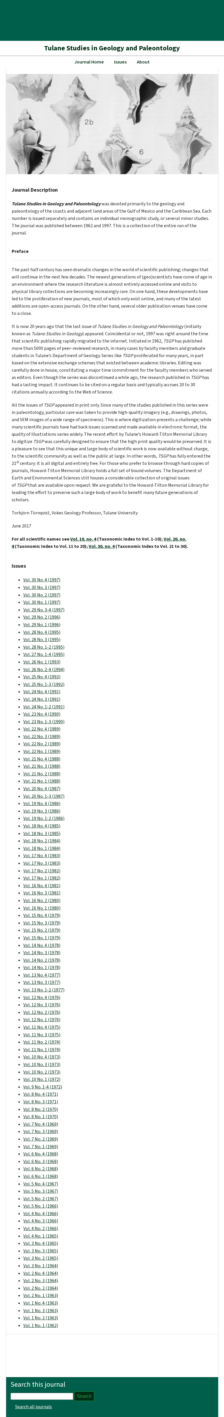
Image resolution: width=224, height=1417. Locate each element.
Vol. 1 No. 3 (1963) (40, 1310)
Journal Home (89, 62)
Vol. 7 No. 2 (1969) (40, 1139)
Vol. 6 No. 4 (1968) (40, 1154)
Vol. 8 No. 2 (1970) (40, 1109)
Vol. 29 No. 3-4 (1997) (43, 610)
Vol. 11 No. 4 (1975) (41, 1027)
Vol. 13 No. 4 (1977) (41, 975)
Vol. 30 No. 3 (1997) (41, 587)
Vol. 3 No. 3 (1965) (40, 1251)
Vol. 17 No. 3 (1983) (41, 863)
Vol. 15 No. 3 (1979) (41, 923)
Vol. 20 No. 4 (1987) (41, 789)
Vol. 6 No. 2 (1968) (40, 1169)
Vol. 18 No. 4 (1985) (41, 826)
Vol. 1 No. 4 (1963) (40, 1303)
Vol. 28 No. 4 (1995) (41, 632)
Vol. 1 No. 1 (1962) (40, 1325)
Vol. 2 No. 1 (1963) (40, 1295)
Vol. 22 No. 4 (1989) (41, 729)
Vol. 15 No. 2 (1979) (41, 930)
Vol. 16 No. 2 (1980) (41, 900)
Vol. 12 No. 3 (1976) (41, 1005)
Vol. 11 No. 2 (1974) (41, 1042)
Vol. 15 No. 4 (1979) (41, 915)
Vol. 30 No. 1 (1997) (41, 602)
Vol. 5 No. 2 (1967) (40, 1199)
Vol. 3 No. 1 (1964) (40, 1266)
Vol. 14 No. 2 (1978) (41, 960)
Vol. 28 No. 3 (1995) (41, 639)
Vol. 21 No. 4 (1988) (41, 759)
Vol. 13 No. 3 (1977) (41, 982)
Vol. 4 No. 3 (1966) (40, 1221)
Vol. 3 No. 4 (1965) (40, 1243)
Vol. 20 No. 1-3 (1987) (43, 796)
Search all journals (33, 1407)
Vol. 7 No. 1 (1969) (40, 1147)
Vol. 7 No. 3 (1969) (40, 1131)
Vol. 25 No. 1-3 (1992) (43, 684)
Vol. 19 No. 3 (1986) (41, 811)
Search (84, 1396)
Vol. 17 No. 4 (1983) (41, 856)
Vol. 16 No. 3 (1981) (41, 893)
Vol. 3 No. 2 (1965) (40, 1258)
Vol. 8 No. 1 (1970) (40, 1117)
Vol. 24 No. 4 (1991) (41, 692)
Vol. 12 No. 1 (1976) (41, 1020)
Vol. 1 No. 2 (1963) (40, 1318)
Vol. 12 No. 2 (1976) (41, 1012)
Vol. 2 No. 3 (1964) (40, 1280)
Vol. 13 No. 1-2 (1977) (43, 990)
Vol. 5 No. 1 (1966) (40, 1206)
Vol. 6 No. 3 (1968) (40, 1161)
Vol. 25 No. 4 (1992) (41, 677)
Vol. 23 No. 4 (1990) (41, 714)
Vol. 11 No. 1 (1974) (41, 1050)
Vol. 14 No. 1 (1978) (41, 967)
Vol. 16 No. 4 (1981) (41, 886)
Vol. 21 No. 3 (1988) (41, 766)
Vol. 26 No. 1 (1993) (41, 662)
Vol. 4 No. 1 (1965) (40, 1236)
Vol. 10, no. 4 (83, 539)
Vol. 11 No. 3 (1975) (41, 1035)
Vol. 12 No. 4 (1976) (41, 997)
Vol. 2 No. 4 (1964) (40, 1273)
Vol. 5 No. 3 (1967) (40, 1191)
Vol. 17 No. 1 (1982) (41, 878)
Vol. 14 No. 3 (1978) (41, 953)
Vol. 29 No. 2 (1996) (41, 617)
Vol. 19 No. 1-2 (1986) (43, 818)
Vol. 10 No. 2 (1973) (41, 1072)
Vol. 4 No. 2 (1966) (40, 1228)
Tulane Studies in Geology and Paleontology (112, 48)
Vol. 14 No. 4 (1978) (41, 945)
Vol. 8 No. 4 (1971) (40, 1094)
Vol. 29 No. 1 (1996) (41, 625)
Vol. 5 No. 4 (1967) (40, 1184)
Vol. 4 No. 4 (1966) (40, 1213)
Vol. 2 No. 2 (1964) (40, 1288)
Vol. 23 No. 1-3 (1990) (43, 722)
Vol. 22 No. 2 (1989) (41, 744)
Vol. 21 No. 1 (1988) (41, 781)
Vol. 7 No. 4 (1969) (40, 1124)
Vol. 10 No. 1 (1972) (41, 1079)
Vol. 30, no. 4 (102, 546)
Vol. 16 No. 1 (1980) (41, 908)
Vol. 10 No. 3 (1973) (41, 1064)
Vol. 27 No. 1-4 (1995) (43, 654)
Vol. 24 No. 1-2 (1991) (43, 707)
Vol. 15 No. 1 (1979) (41, 938)
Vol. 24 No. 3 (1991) (41, 699)
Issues (120, 62)
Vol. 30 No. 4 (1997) (41, 580)
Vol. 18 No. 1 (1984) (41, 848)
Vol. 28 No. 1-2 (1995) (43, 647)
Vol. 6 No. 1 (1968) (40, 1176)
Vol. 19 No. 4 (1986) (41, 803)
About (143, 62)
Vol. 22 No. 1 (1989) (41, 751)
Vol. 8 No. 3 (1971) (40, 1102)
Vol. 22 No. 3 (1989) (41, 736)
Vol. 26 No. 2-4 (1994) (43, 669)
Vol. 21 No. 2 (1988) (41, 774)
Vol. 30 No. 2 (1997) (41, 595)
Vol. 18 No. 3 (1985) (41, 833)
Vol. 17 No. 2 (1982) (41, 871)
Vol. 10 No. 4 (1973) (41, 1057)
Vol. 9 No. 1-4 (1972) (42, 1087)
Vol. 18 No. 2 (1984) (41, 841)
